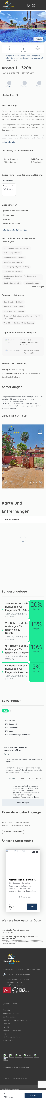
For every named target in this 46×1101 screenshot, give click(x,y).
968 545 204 (17, 982)
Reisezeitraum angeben (13, 832)
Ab (5, 1093)
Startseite (6, 1010)
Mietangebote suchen (11, 1013)
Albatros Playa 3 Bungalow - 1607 (23, 879)
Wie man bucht (9, 1040)
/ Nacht (11, 909)
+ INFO (32, 907)
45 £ (11, 907)
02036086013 (24, 980)
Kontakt (6, 1027)
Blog (4, 1034)
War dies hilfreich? (30, 778)
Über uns (6, 1024)
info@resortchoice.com (15, 985)
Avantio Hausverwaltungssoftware (16, 1067)
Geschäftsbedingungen (10, 1089)
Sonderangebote (9, 1017)
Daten (33, 1095)
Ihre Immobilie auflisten (12, 1030)
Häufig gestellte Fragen (12, 1037)
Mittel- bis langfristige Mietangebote (17, 1020)
